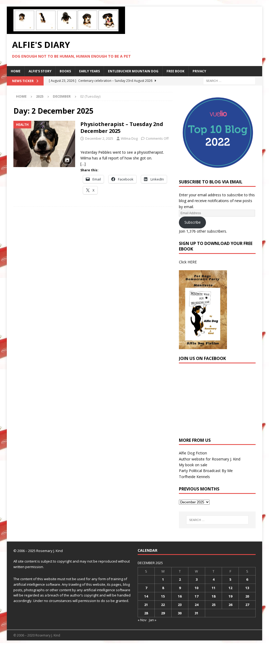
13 (247, 587)
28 (146, 613)
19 (230, 596)
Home (15, 71)
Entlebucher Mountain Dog (133, 71)
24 (196, 604)
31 (196, 613)
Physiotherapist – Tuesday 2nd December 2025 (121, 127)
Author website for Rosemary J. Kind (209, 459)
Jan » (152, 620)
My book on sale (193, 464)
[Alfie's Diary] (66, 30)
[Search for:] (229, 80)
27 (247, 604)
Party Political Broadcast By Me (206, 470)
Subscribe (192, 222)
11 (213, 587)
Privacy (199, 71)
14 (146, 596)
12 (230, 587)
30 (180, 613)
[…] (83, 163)
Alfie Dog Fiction (193, 452)
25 (213, 604)
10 (196, 587)
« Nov (142, 620)
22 (163, 604)
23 (180, 604)
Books (65, 71)
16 (180, 596)
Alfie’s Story (40, 71)
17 (196, 596)
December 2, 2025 (99, 138)
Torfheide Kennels (194, 476)
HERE (192, 261)
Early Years (89, 71)
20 (247, 596)
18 (213, 596)
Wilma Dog (129, 138)
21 (146, 604)
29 (163, 613)
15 (163, 596)
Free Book (175, 71)
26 (230, 604)
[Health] (44, 144)
